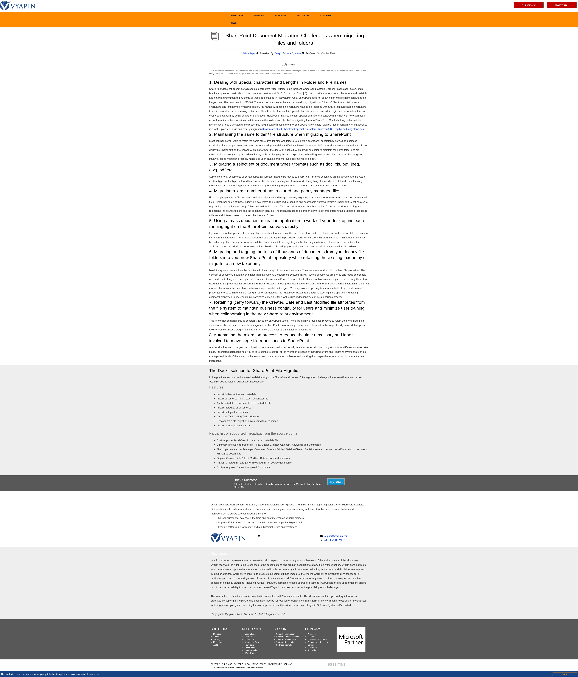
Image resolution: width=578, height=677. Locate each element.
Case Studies (250, 634)
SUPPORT (259, 15)
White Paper (249, 53)
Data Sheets (250, 637)
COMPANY (325, 15)
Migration (217, 634)
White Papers (250, 653)
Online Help (250, 647)
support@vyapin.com (336, 536)
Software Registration (285, 642)
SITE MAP (288, 664)
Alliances (312, 634)
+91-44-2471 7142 (334, 540)
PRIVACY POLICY (259, 664)
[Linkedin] (338, 664)
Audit (215, 645)
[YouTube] (343, 664)
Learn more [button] (93, 674)
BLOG (233, 23)
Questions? (529, 5)
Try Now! (336, 481)
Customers (312, 637)
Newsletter (249, 645)
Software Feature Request (287, 637)
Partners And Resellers (318, 642)
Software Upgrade (284, 645)
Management (219, 642)
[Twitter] (330, 664)
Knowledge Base (252, 642)
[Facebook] (334, 664)
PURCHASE (280, 15)
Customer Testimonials (318, 639)
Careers (311, 645)
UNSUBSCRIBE (275, 664)
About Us (312, 650)
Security (217, 639)
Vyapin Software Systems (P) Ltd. (234, 667)
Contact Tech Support (285, 634)
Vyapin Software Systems (288, 53)
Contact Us (312, 647)
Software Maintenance (286, 639)
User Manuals (251, 650)
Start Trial (562, 5)
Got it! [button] (565, 674)
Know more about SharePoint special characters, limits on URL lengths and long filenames (313, 129)
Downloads (249, 639)
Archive (216, 637)
